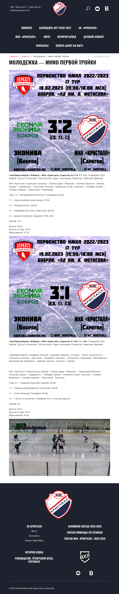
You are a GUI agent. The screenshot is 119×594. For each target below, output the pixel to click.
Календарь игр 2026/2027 (55, 28)
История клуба (66, 37)
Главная (13, 56)
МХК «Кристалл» (25, 37)
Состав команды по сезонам (84, 532)
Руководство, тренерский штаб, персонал (34, 560)
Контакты (42, 45)
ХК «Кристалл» (88, 28)
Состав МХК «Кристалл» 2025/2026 (84, 538)
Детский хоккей (93, 37)
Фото (47, 37)
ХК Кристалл (34, 526)
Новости (26, 28)
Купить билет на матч (69, 45)
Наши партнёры (34, 540)
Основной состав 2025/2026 (84, 526)
